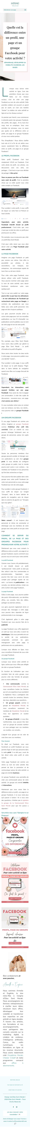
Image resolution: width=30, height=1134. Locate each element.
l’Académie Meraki (18, 706)
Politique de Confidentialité (15, 1084)
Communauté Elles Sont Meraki (14, 687)
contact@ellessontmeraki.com (17, 1121)
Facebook (17, 65)
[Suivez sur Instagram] (16, 1107)
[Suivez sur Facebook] (13, 1107)
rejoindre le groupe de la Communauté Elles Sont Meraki (15, 803)
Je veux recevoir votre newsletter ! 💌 (15, 1113)
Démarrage (8, 63)
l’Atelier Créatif (9, 1058)
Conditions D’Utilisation (15, 1089)
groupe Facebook (22, 424)
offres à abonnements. (13, 1064)
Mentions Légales (15, 1079)
